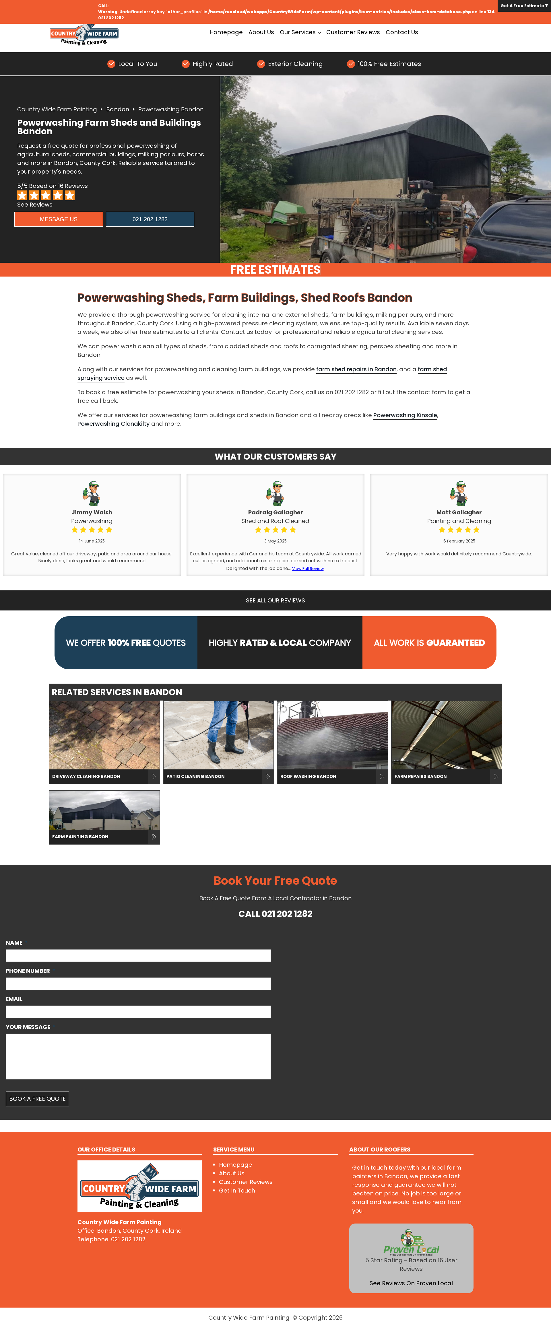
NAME (17, 942)
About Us (261, 32)
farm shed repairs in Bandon (356, 369)
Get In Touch (237, 1191)
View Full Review (308, 568)
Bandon (117, 109)
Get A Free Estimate (522, 6)
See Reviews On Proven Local (411, 1283)
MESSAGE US (58, 219)
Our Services (298, 32)
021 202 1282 (111, 18)
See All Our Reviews (275, 600)
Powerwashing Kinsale (405, 415)
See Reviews (35, 205)
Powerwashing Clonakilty (113, 424)
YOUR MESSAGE (31, 1027)
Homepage (226, 32)
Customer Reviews (353, 32)
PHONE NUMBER (30, 971)
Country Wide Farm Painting (57, 109)
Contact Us (402, 32)
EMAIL (14, 999)
